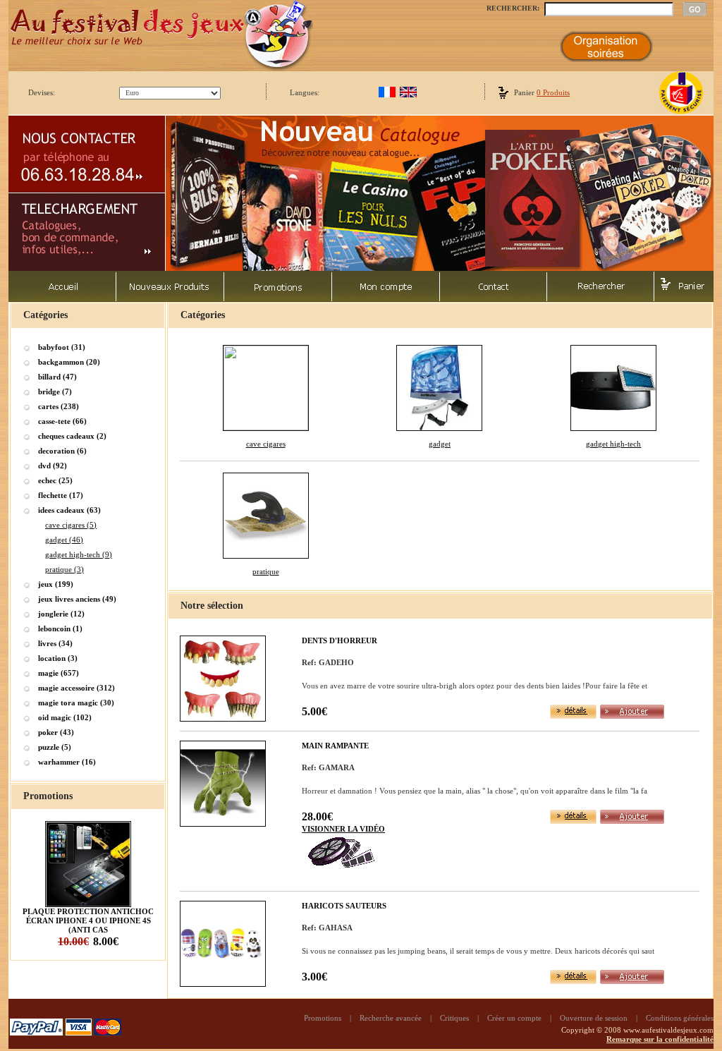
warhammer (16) (67, 762)
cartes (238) (58, 406)
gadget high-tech (613, 443)
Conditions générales (680, 1018)
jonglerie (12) (61, 613)
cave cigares (266, 443)
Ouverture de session (594, 1018)
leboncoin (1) (60, 628)
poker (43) (56, 732)
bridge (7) (55, 391)
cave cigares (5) (71, 525)
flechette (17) (60, 495)
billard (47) (57, 376)
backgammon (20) (69, 362)
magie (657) (58, 673)
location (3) (58, 658)
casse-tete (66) (62, 421)
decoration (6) (62, 450)
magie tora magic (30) (76, 702)
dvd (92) (52, 465)
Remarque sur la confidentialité (660, 1039)
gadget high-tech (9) (78, 554)
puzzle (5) (54, 747)
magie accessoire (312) (76, 688)
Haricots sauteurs (344, 905)
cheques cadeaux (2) (72, 436)
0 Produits (553, 92)
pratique (265, 571)
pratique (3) (64, 569)
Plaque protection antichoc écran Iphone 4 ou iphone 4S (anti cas (88, 920)
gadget (440, 443)
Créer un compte (514, 1018)
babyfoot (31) (61, 347)
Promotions (322, 1018)
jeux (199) (55, 584)
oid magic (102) (65, 717)
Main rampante (335, 745)
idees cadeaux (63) (69, 510)
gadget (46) (64, 539)
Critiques (454, 1018)
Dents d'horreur (339, 640)
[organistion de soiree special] (606, 59)
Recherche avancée (391, 1018)
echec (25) (55, 480)
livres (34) (55, 643)
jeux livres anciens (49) (77, 599)
